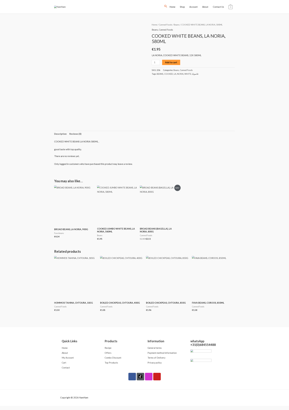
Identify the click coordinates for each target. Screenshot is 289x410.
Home (172, 6)
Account (193, 6)
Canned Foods (165, 24)
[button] (165, 6)
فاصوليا (195, 74)
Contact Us (218, 6)
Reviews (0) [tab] (75, 133)
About (205, 6)
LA (175, 74)
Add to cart (171, 62)
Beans (177, 24)
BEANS (160, 74)
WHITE (187, 74)
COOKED (168, 74)
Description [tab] (60, 133)
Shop (182, 6)
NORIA (180, 74)
